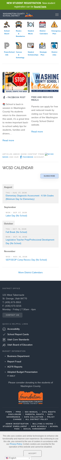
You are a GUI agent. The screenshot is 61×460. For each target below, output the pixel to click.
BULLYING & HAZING (43, 424)
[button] (57, 15)
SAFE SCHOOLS (39, 426)
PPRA (18, 412)
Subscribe (49, 176)
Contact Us (12, 315)
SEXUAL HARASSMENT (34, 429)
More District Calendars (30, 272)
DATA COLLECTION (33, 417)
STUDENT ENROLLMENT (15, 426)
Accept (32, 453)
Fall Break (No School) (16, 232)
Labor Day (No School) (16, 215)
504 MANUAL (31, 412)
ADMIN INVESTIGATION (17, 424)
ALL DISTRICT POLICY (37, 419)
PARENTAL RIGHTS (34, 414)
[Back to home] (19, 15)
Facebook (28, 157)
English (12, 458)
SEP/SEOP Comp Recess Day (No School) (26, 260)
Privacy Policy (16, 444)
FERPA (9, 412)
